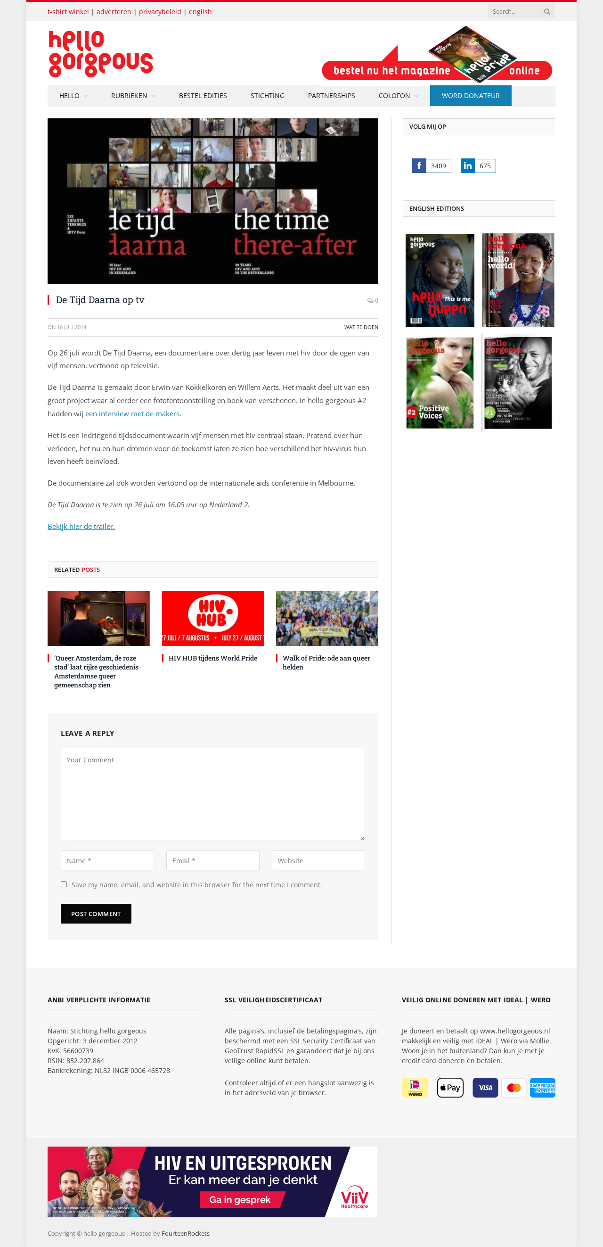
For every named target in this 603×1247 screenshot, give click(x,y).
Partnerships (331, 95)
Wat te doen (361, 326)
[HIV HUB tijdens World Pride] (213, 618)
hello (69, 95)
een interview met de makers (132, 413)
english (200, 11)
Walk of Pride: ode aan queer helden (326, 662)
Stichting (268, 95)
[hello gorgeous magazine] (138, 53)
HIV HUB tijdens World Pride (213, 657)
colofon (394, 95)
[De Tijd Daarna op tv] (213, 201)
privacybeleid (160, 11)
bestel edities (203, 95)
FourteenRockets (186, 1233)
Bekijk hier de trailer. (81, 526)
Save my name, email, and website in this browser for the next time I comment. (197, 884)
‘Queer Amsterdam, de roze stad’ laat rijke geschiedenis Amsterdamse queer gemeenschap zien (96, 671)
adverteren (114, 11)
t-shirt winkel (68, 11)
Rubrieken (129, 95)
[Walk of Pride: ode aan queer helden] (327, 618)
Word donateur (471, 95)
